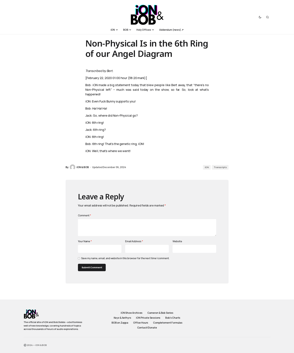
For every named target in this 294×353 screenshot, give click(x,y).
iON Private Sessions (148, 317)
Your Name (85, 241)
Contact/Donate (147, 327)
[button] (260, 17)
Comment (84, 215)
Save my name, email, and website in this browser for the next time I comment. (125, 258)
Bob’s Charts (172, 317)
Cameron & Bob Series (160, 312)
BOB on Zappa (120, 322)
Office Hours (140, 322)
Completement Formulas (167, 322)
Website (177, 241)
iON (207, 167)
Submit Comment (92, 267)
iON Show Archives (131, 312)
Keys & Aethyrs (122, 317)
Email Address (134, 241)
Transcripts (220, 167)
